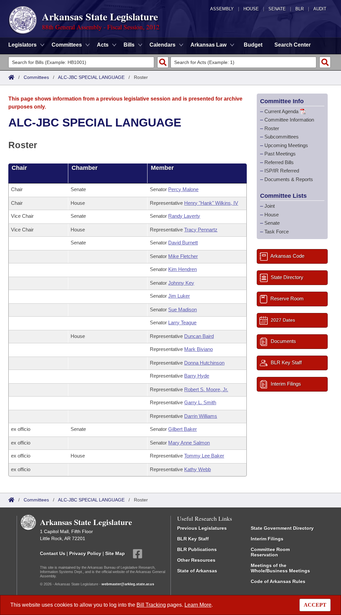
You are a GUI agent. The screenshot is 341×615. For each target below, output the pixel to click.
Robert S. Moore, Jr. (206, 389)
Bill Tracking (151, 605)
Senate (277, 8)
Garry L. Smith (200, 402)
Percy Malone (183, 189)
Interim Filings (267, 538)
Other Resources (196, 560)
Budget (253, 45)
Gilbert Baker (182, 429)
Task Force (276, 231)
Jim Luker (179, 296)
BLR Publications (197, 549)
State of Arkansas (197, 570)
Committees (36, 77)
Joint (269, 206)
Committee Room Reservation (270, 552)
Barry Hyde (196, 376)
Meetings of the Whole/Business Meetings (280, 568)
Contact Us (52, 553)
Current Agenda (281, 111)
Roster (271, 128)
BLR (299, 8)
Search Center (292, 45)
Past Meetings (280, 153)
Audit (319, 8)
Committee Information (289, 120)
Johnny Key (181, 283)
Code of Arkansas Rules (278, 581)
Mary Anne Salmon (189, 443)
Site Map (115, 553)
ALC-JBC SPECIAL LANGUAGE (91, 77)
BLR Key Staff (193, 538)
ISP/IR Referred (281, 170)
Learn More (197, 605)
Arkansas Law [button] (208, 45)
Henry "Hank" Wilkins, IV (211, 203)
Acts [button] (103, 45)
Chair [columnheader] (19, 167)
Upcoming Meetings (286, 145)
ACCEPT (315, 605)
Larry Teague (182, 322)
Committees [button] (67, 45)
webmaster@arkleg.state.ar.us (128, 584)
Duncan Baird (199, 336)
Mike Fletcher (183, 256)
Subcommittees (281, 137)
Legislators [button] (22, 45)
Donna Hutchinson (204, 363)
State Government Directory (282, 528)
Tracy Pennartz (200, 229)
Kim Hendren (182, 269)
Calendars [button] (162, 45)
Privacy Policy (85, 553)
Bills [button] (129, 45)
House (251, 8)
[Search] (163, 62)
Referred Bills (279, 162)
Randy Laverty (184, 216)
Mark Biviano (198, 349)
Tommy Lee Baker (204, 456)
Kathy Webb (197, 469)
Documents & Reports (288, 179)
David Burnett (183, 242)
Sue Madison (182, 309)
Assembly (222, 8)
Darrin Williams (200, 416)
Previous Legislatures (202, 528)
